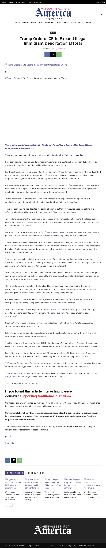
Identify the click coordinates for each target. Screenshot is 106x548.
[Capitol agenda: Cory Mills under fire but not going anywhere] (72, 484)
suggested (16, 272)
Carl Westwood (48, 49)
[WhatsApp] (59, 54)
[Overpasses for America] (53, 12)
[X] (53, 54)
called (53, 313)
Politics (53, 32)
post (22, 172)
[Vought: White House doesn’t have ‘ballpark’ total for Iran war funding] (33, 484)
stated (50, 343)
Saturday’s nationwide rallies (18, 373)
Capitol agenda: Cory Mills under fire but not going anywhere (72, 494)
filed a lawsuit (53, 232)
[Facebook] (47, 54)
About (53, 546)
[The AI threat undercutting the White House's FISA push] (53, 484)
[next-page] (11, 505)
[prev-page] (6, 505)
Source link (10, 443)
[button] (101, 14)
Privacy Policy (71, 546)
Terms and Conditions (86, 546)
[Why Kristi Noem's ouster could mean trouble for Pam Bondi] (92, 484)
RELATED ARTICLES (15, 473)
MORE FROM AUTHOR (35, 473)
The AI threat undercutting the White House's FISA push (53, 494)
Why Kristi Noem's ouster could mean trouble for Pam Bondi (92, 494)
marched (43, 323)
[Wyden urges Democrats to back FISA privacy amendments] (13, 484)
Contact (61, 546)
